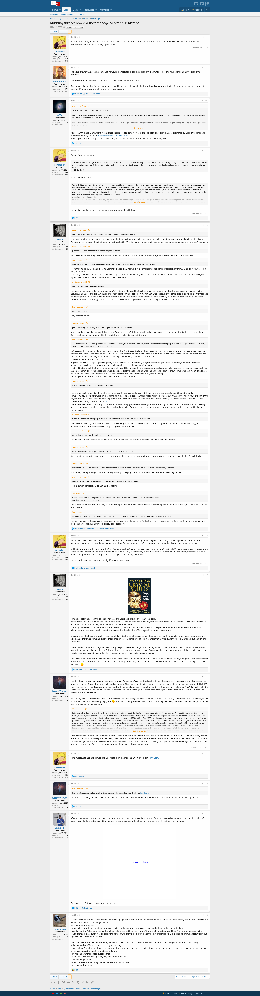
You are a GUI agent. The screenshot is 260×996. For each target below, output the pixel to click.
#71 (206, 813)
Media (75, 9)
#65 (206, 225)
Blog (66, 9)
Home (55, 9)
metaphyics (78, 27)
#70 (206, 783)
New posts (54, 14)
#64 (206, 150)
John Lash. (154, 757)
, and (87, 94)
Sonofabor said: (78, 260)
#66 (206, 536)
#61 (206, 37)
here (108, 401)
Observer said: (78, 709)
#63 (206, 101)
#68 (206, 676)
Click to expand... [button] (139, 128)
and (84, 568)
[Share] (202, 37)
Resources (89, 9)
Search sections (67, 14)
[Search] (207, 9)
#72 (206, 915)
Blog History (80, 14)
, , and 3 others (94, 528)
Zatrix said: (76, 493)
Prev (55, 31)
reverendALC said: (79, 106)
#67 (206, 575)
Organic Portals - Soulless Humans (114, 135)
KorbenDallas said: (79, 282)
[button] (60, 9)
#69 (206, 753)
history (69, 27)
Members (104, 9)
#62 (206, 67)
